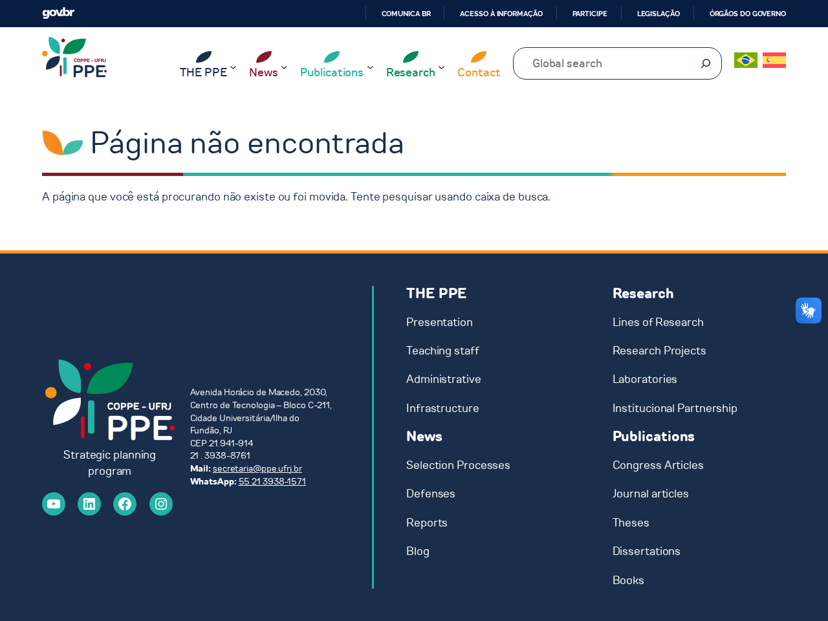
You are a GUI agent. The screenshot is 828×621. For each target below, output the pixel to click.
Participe (589, 13)
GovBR (58, 13)
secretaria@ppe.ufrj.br (257, 469)
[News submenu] (284, 67)
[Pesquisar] (706, 63)
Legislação (658, 13)
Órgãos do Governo (748, 13)
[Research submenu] (441, 67)
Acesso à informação (501, 13)
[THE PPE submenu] (233, 67)
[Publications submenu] (370, 67)
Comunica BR (406, 13)
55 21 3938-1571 (273, 481)
